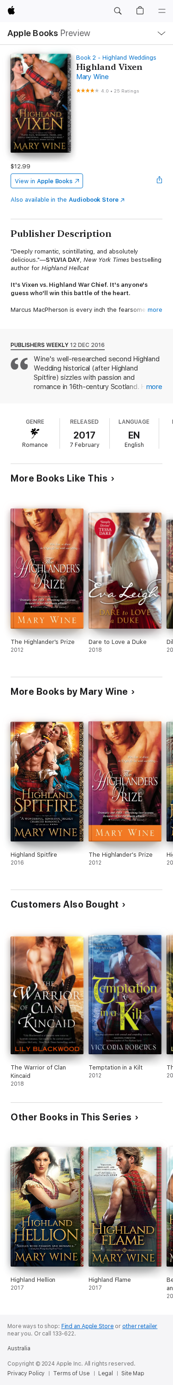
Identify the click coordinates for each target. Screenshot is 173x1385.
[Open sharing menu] (159, 180)
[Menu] (162, 11)
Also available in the (65, 199)
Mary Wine (92, 77)
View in (43, 181)
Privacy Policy (26, 1373)
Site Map (132, 1373)
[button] (118, 11)
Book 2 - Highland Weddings (116, 57)
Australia (18, 1348)
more (155, 309)
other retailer (139, 1326)
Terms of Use (71, 1373)
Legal (105, 1373)
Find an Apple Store (87, 1326)
